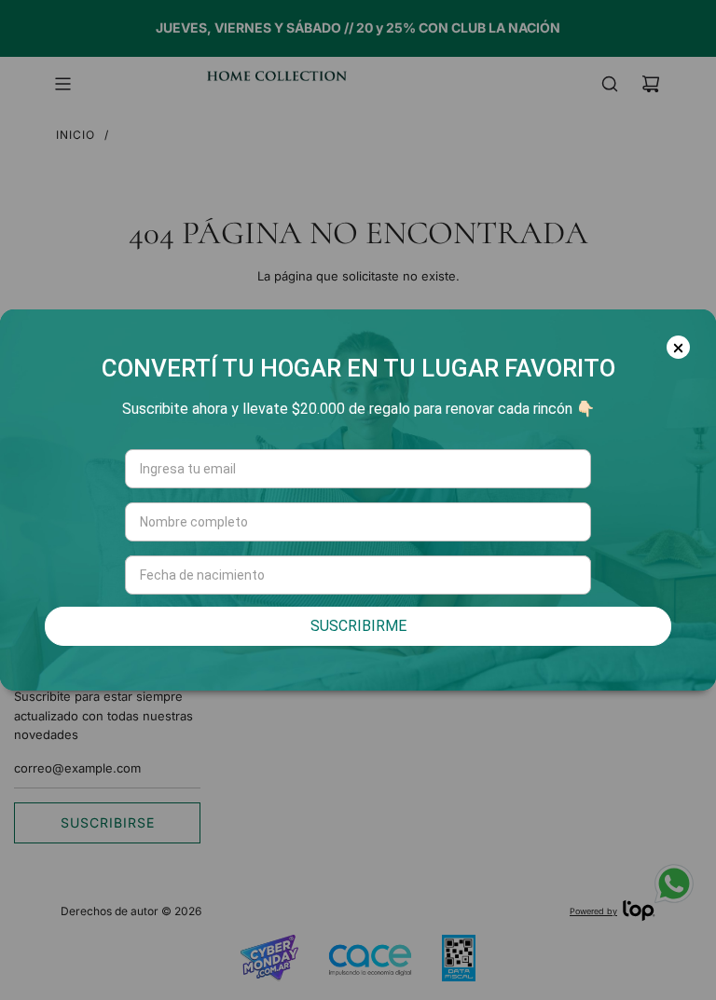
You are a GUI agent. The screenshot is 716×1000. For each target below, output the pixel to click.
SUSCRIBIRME (358, 626)
